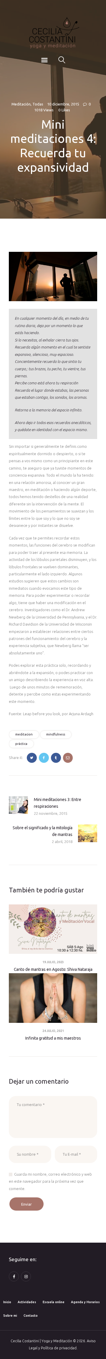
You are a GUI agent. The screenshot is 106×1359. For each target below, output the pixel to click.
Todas (37, 104)
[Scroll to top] (94, 1348)
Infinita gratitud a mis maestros (53, 1038)
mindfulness (55, 734)
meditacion (24, 734)
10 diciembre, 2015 (63, 104)
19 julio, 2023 (53, 962)
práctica (21, 743)
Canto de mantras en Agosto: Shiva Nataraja (53, 969)
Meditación (21, 104)
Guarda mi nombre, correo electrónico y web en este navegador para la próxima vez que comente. (50, 1181)
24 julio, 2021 (53, 1031)
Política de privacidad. (59, 1348)
